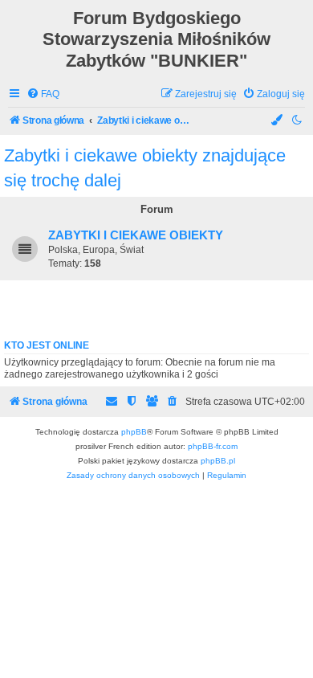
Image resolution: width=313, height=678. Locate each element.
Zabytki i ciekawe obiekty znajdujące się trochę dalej (145, 167)
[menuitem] (42, 94)
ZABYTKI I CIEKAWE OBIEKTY (135, 235)
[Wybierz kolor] (277, 121)
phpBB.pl (218, 460)
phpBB (134, 431)
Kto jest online (46, 345)
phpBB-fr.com (213, 446)
